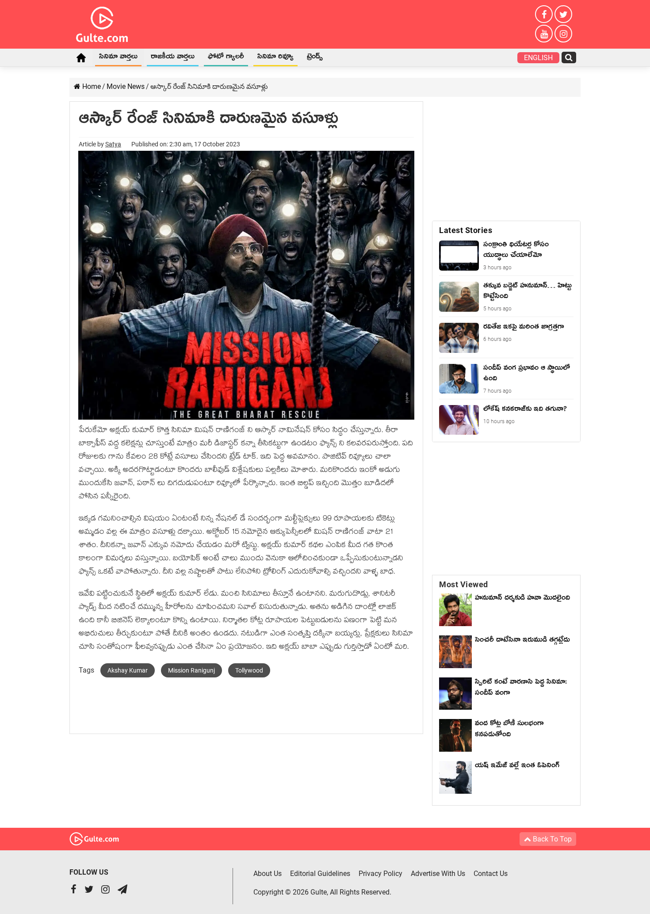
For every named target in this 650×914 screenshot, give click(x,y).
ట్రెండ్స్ (315, 58)
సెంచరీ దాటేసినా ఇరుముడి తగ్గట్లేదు (522, 647)
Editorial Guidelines (320, 873)
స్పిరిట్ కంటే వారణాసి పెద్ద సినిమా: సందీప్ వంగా (521, 689)
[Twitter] (563, 14)
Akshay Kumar (127, 670)
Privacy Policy (380, 873)
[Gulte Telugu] (102, 22)
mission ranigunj (191, 670)
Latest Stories (465, 230)
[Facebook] (544, 14)
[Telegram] (122, 890)
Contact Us (491, 873)
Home (80, 57)
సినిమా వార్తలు (118, 58)
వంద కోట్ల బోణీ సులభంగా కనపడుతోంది (509, 730)
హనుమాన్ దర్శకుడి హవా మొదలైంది (522, 599)
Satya (113, 144)
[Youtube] (544, 33)
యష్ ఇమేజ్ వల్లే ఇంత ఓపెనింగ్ (519, 766)
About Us (267, 873)
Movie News (126, 86)
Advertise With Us (438, 873)
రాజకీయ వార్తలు (173, 58)
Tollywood (249, 670)
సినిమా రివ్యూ (275, 58)
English (538, 58)
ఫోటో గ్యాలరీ (226, 58)
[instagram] (563, 33)
